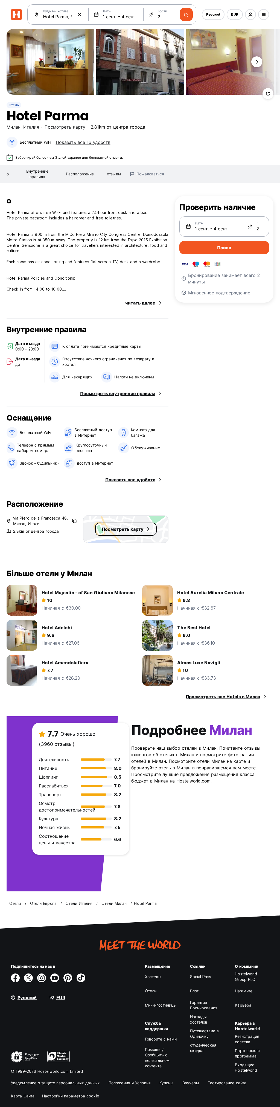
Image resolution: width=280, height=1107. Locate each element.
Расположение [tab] (80, 174)
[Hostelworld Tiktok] (81, 977)
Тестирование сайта (227, 1082)
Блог (194, 991)
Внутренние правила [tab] (37, 174)
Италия (31, 127)
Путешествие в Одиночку (204, 1033)
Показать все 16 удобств (83, 142)
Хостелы (153, 976)
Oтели (151, 991)
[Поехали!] (186, 14)
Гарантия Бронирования (203, 1005)
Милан (14, 127)
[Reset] (79, 14)
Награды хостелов (199, 1019)
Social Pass (200, 976)
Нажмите (243, 991)
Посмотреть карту (65, 127)
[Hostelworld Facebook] (15, 977)
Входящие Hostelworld (246, 1067)
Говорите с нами (161, 1039)
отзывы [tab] (114, 174)
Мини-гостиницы (161, 1005)
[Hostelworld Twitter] (28, 977)
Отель (14, 105)
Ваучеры (190, 1082)
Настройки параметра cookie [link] (70, 1096)
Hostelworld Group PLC (246, 977)
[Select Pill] (250, 14)
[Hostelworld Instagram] (41, 977)
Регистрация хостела (247, 1039)
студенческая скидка (203, 1048)
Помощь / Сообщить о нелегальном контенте (157, 1057)
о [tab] (8, 174)
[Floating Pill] (256, 61)
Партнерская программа (247, 1053)
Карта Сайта (22, 1096)
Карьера (243, 1005)
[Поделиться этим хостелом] (267, 93)
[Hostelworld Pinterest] (67, 977)
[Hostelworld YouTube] (54, 977)
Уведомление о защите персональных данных (55, 1082)
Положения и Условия (130, 1082)
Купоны (166, 1082)
